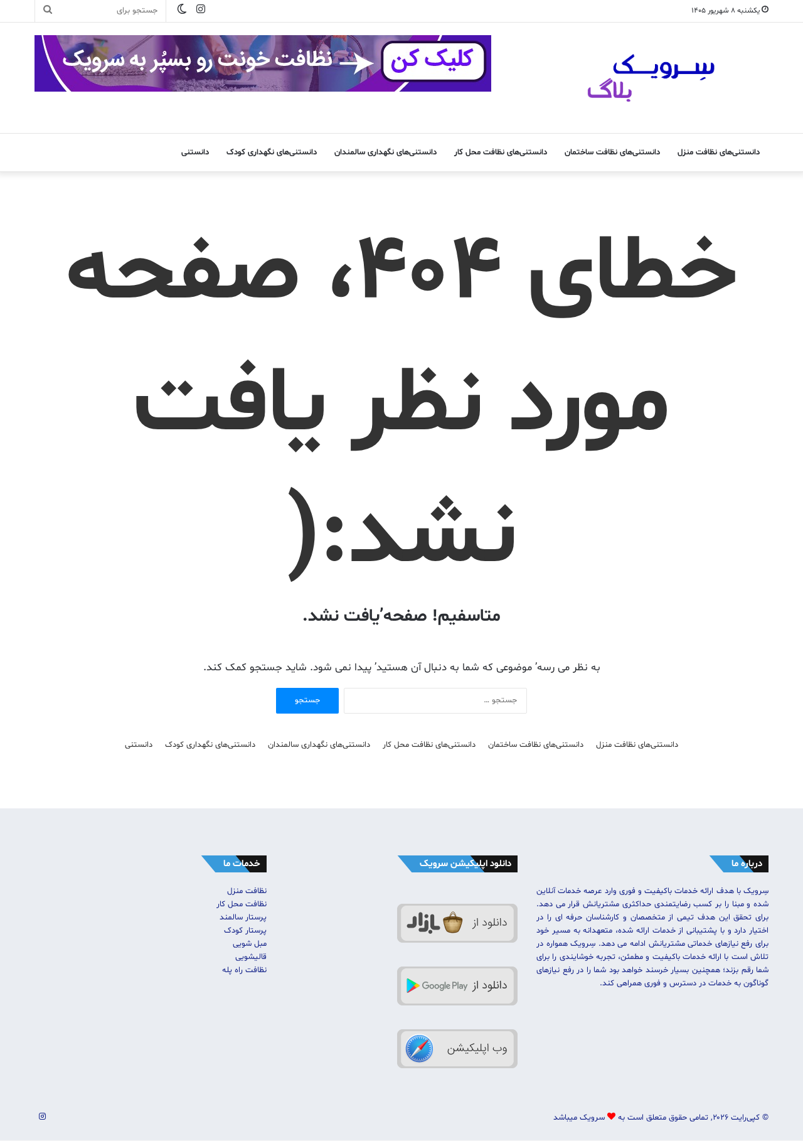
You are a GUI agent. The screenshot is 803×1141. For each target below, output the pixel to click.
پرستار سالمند (243, 917)
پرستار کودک (245, 930)
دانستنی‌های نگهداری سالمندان (385, 152)
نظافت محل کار (241, 904)
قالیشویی (251, 957)
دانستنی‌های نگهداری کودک (271, 152)
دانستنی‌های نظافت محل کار (500, 152)
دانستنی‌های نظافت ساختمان (612, 152)
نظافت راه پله (244, 970)
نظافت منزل (247, 891)
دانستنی (195, 152)
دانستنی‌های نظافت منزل (719, 152)
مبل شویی (250, 944)
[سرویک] (652, 78)
